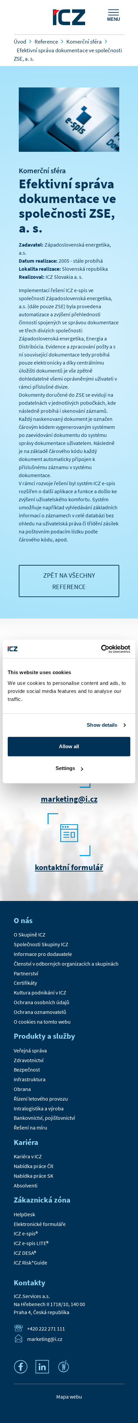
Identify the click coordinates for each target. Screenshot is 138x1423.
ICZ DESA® (25, 1252)
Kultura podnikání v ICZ (40, 992)
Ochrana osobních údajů (41, 1002)
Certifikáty (25, 982)
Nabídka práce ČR (33, 1166)
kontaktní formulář (69, 867)
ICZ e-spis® (26, 1233)
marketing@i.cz (69, 799)
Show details (102, 725)
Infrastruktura (30, 1079)
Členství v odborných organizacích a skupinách (66, 963)
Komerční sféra (42, 170)
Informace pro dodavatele (43, 954)
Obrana (22, 1089)
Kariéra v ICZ (28, 1156)
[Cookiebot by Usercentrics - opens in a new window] (101, 649)
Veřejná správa (30, 1050)
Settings (65, 768)
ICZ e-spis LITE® (31, 1243)
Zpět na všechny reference (69, 581)
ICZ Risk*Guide (30, 1262)
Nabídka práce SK (33, 1175)
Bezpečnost (27, 1069)
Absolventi (26, 1185)
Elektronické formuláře (40, 1224)
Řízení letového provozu (41, 1098)
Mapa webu (69, 1396)
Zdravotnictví (29, 1060)
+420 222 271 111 (46, 1328)
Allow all (69, 746)
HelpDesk (24, 1214)
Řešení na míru (30, 1127)
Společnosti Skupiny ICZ (41, 944)
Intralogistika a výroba (39, 1108)
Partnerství (26, 973)
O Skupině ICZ (30, 934)
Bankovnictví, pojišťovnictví (44, 1117)
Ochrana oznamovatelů (40, 1012)
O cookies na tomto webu (42, 1021)
